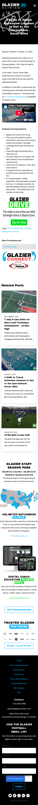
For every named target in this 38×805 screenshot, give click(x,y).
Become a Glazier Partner (19, 646)
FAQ (19, 693)
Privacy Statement (19, 684)
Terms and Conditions (19, 679)
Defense (27, 228)
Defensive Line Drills (10, 232)
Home (19, 661)
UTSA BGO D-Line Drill (17, 435)
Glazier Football (9, 52)
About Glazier (19, 670)
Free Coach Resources (19, 665)
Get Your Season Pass (19, 610)
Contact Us (19, 674)
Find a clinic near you (19, 536)
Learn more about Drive (19, 598)
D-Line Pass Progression (15, 97)
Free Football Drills (15, 228)
